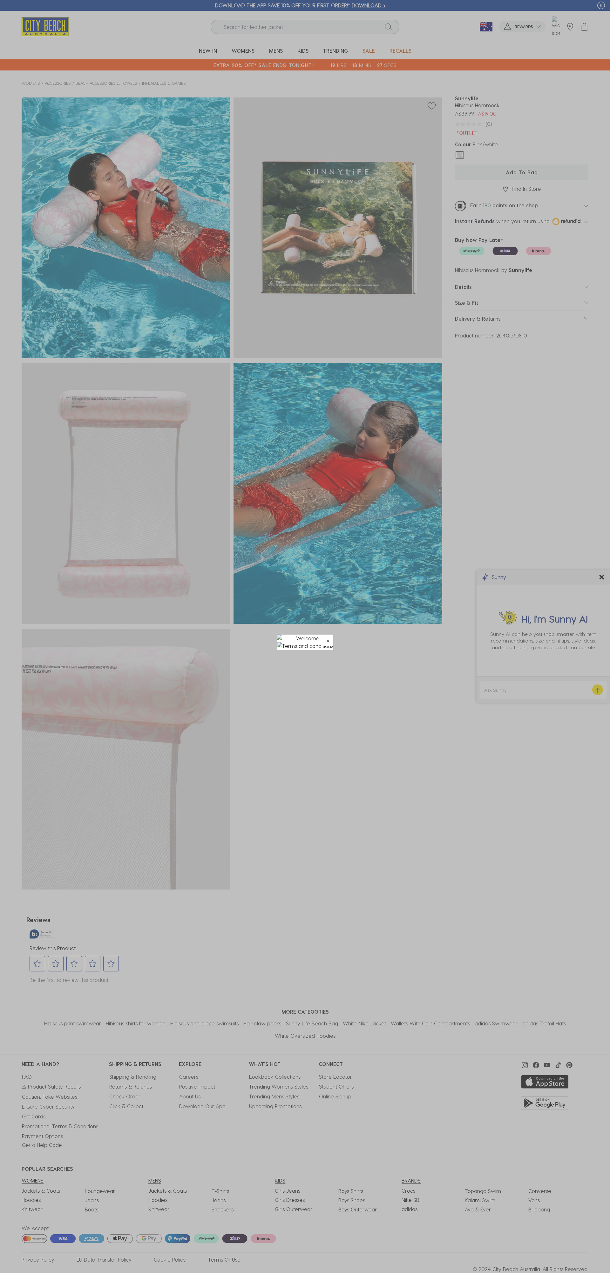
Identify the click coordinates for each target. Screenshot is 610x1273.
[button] (327, 640)
